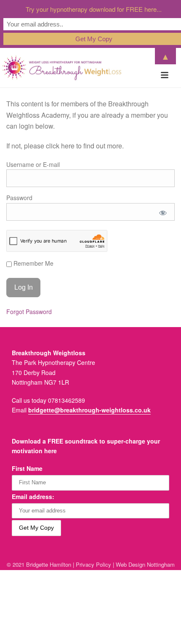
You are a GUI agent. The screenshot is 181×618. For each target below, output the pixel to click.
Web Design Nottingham (145, 564)
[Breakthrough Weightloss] (62, 67)
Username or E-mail (33, 164)
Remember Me (32, 263)
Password (19, 197)
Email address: (33, 496)
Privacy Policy (93, 564)
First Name (27, 468)
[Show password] (163, 212)
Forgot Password (29, 311)
